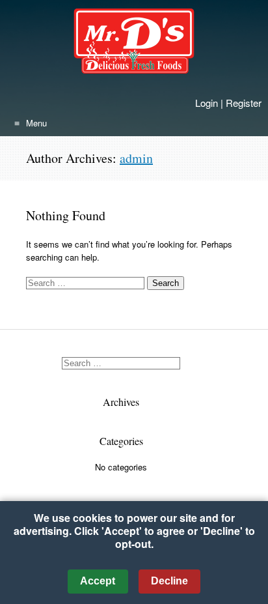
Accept (97, 580)
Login (206, 102)
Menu (36, 123)
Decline (169, 580)
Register (243, 102)
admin (136, 158)
